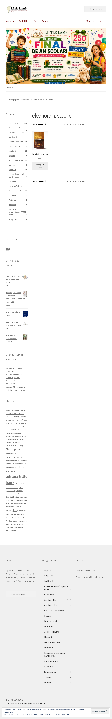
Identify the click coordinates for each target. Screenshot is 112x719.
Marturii (12, 151)
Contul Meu (23, 21)
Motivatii (13, 137)
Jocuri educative (16, 160)
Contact (46, 21)
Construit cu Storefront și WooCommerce (25, 703)
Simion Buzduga (18, 527)
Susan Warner (11, 530)
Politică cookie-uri (63, 715)
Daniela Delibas (12, 463)
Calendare (13, 181)
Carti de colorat (15, 146)
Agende (12, 155)
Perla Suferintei (15, 186)
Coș (35, 21)
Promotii (12, 169)
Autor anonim (19, 423)
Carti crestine (14, 123)
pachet (15, 521)
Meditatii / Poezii (16, 142)
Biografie (13, 219)
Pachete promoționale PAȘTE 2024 (17, 212)
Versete (12, 165)
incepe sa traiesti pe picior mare (16, 500)
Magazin (10, 21)
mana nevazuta (22, 510)
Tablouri (12, 204)
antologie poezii (19, 417)
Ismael (9, 510)
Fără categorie (51, 621)
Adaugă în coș (40, 166)
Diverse (12, 132)
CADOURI (13, 195)
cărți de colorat (20, 460)
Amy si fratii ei (10, 414)
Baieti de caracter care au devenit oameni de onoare (16, 433)
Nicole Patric (16, 518)
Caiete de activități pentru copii (17, 175)
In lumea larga (12, 503)
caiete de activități (14, 445)
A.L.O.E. (8, 410)
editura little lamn (21, 484)
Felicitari (13, 200)
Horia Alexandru (20, 497)
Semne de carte (15, 191)
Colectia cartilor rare (18, 128)
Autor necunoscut (11, 427)
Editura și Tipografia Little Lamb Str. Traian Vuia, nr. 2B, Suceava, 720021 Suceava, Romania (15, 374)
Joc (15, 510)
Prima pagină (13, 99)
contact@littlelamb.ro (15, 387)
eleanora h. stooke (12, 488)
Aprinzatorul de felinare (14, 420)
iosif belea (17, 507)
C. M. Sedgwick (16, 442)
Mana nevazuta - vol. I (13, 514)
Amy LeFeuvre (18, 410)
